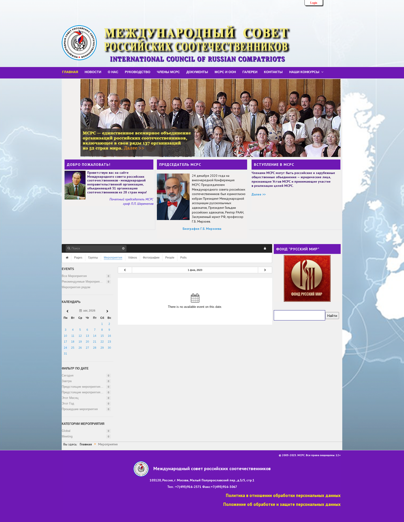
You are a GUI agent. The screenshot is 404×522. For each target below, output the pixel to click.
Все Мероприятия (74, 276)
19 (80, 341)
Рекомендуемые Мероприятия (83, 281)
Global (66, 431)
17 (65, 341)
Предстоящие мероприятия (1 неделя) (87, 386)
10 (65, 335)
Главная (70, 71)
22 (102, 341)
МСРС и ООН (225, 71)
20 (87, 341)
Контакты (273, 71)
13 (87, 335)
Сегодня (67, 375)
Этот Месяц (70, 398)
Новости (93, 71)
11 (72, 335)
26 (80, 347)
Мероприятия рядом (76, 287)
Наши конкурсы (304, 71)
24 (65, 347)
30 (109, 347)
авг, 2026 (88, 310)
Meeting (67, 436)
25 (72, 347)
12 (80, 335)
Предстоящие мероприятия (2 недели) (87, 392)
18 (72, 341)
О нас (113, 71)
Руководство (137, 71)
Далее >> (259, 194)
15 (102, 335)
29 (102, 347)
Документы (197, 71)
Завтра (67, 381)
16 (109, 335)
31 (65, 353)
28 (94, 347)
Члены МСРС (168, 71)
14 (94, 335)
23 (109, 341)
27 (87, 347)
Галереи (249, 71)
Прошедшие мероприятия (80, 409)
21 (94, 341)
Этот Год (68, 403)
